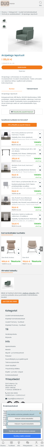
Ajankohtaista (10, 346)
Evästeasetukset (11, 375)
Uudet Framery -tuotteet (14, 322)
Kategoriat (13, 12)
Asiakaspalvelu (11, 334)
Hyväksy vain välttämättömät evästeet (22, 431)
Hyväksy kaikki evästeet (22, 436)
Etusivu (4, 12)
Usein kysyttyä (10, 365)
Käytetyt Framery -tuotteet (15, 325)
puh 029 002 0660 (10, 301)
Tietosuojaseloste (12, 362)
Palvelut (8, 356)
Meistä (7, 349)
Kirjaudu (8, 337)
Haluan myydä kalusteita (24, 424)
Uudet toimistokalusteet (28, 12)
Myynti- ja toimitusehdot (14, 353)
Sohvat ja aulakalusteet (11, 14)
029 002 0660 (12, 393)
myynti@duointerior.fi (15, 399)
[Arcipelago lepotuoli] (7, 289)
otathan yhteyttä (28, 293)
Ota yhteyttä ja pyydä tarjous (19, 125)
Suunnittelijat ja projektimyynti (16, 359)
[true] (40, 137)
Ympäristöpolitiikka (12, 369)
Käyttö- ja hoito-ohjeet (14, 372)
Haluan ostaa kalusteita (24, 418)
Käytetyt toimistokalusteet (15, 319)
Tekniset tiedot (32, 89)
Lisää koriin (22, 67)
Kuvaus (11, 89)
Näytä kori (22, 71)
